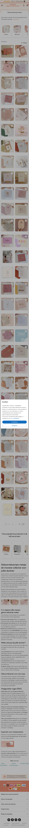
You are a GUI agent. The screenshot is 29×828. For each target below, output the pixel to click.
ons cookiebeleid (15, 418)
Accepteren (14, 422)
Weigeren (14, 425)
